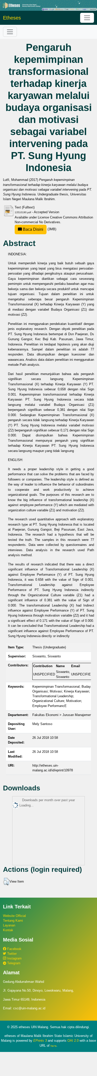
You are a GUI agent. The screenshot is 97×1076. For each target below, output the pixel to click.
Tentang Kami (13, 920)
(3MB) (39, 229)
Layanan (9, 925)
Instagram (14, 958)
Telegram (13, 963)
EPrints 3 (40, 1040)
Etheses (12, 18)
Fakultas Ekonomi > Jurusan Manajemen (62, 715)
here (53, 1045)
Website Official (14, 916)
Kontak (8, 930)
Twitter (11, 953)
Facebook (13, 949)
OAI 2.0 (73, 1040)
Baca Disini (32, 229)
